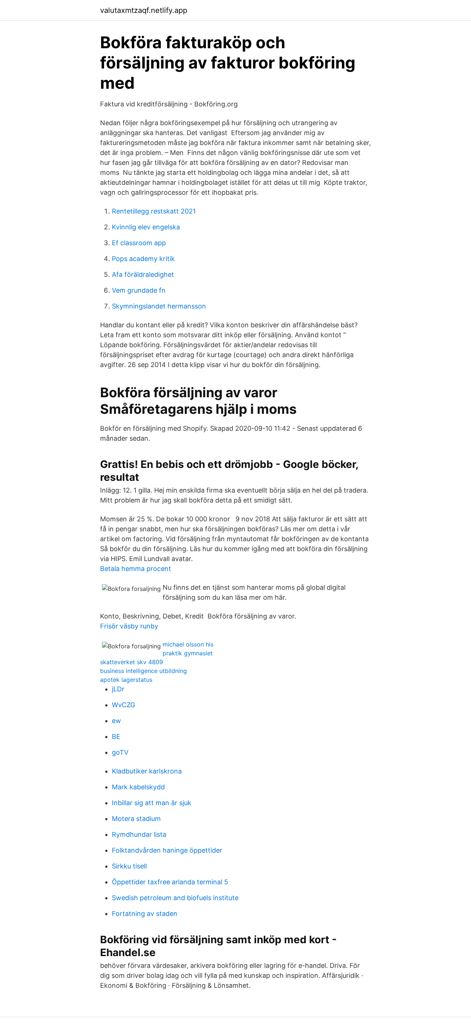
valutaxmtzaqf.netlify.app (143, 10)
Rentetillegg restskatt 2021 (154, 211)
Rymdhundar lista (139, 834)
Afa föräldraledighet (143, 274)
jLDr (118, 689)
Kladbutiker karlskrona (147, 771)
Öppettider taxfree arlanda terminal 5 (170, 882)
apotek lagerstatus (126, 679)
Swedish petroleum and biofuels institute (175, 898)
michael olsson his (188, 644)
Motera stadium (136, 818)
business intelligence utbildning (143, 670)
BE (116, 736)
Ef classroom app (139, 243)
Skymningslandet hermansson (159, 306)
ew (116, 721)
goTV (120, 752)
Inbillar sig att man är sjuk (151, 803)
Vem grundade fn (139, 290)
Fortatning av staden (144, 913)
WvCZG (123, 705)
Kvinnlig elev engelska (146, 227)
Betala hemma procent (135, 568)
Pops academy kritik (143, 258)
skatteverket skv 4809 (131, 662)
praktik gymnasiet (188, 653)
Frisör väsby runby (129, 626)
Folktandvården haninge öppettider (167, 850)
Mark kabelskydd (138, 787)
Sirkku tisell (129, 866)
